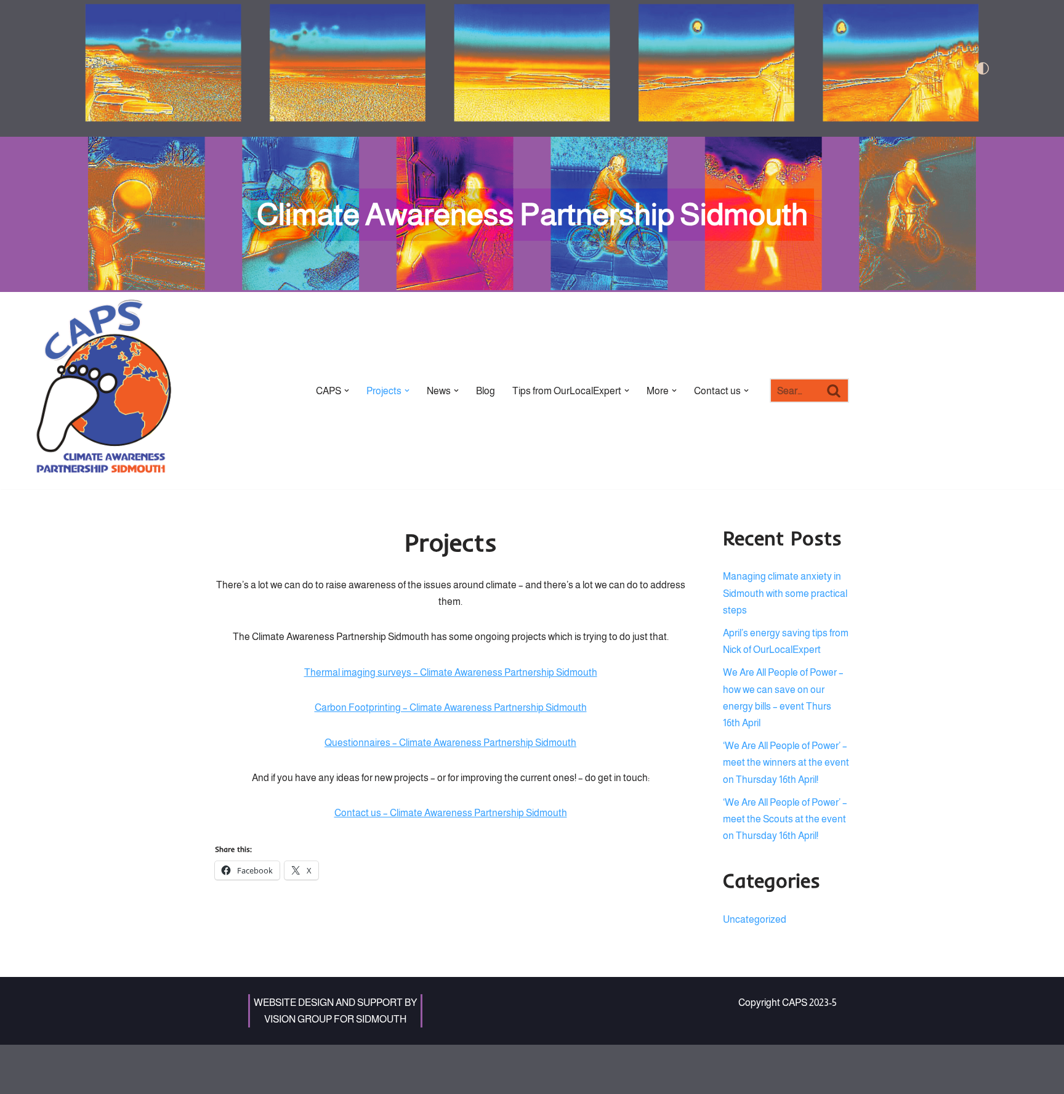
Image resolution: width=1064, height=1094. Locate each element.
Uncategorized (754, 919)
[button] (346, 390)
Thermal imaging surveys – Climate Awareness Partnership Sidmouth (450, 672)
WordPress (320, 1060)
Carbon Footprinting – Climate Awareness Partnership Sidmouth (451, 707)
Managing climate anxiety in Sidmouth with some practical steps (785, 593)
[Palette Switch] (843, 68)
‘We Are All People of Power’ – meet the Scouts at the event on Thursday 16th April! (785, 819)
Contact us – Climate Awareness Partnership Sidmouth (450, 813)
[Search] (834, 390)
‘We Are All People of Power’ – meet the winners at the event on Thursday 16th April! (786, 762)
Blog (485, 391)
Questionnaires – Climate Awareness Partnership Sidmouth (450, 742)
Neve (226, 1060)
